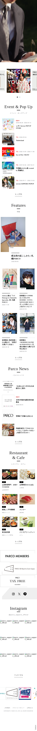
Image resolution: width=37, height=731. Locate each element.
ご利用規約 (7, 707)
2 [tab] (19, 97)
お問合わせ (30, 707)
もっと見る (18, 194)
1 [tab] (17, 97)
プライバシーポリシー (18, 707)
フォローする (18, 675)
